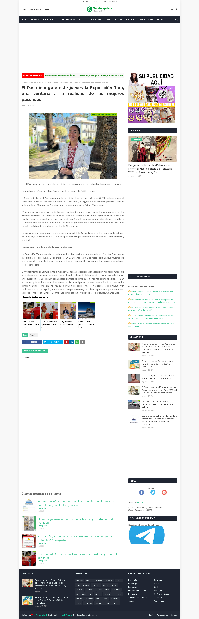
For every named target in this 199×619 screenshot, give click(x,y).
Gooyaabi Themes (65, 615)
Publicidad (48, 9)
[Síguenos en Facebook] (141, 494)
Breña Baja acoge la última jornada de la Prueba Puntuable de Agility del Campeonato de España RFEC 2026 (120, 75)
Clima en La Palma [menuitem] (67, 19)
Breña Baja (132, 583)
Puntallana (132, 594)
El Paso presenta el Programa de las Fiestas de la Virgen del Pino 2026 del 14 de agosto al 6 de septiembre (159, 390)
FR (146, 502)
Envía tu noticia (35, 9)
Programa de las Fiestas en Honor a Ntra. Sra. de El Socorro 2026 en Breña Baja (158, 364)
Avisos (114, 585)
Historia (79, 599)
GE (142, 502)
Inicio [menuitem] (24, 19)
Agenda (89, 580)
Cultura (119, 580)
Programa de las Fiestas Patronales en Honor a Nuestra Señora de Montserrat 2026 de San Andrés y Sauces (151, 169)
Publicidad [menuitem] (95, 19)
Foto (107, 603)
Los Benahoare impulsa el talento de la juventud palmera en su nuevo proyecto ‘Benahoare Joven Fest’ (152, 301)
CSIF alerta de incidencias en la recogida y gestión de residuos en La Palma (159, 404)
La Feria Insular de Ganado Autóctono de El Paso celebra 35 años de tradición (150, 309)
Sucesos (79, 589)
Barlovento (132, 580)
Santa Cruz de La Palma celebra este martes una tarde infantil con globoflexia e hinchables (150, 317)
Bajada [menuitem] (118, 19)
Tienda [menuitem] (141, 19)
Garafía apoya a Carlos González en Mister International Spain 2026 (158, 376)
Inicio (24, 9)
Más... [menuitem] (81, 19)
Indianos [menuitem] (130, 19)
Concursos (116, 589)
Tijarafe (131, 601)
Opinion (98, 594)
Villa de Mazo (159, 601)
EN (138, 502)
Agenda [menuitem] (107, 19)
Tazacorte (158, 597)
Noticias (30, 82)
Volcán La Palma (82, 585)
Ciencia (115, 603)
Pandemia (117, 594)
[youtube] (176, 9)
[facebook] (168, 9)
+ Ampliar (42, 508)
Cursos (105, 585)
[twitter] (172, 9)
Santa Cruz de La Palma (137, 597)
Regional (99, 580)
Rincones (99, 603)
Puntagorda (158, 590)
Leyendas (88, 603)
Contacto (174, 615)
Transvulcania (103, 589)
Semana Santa (101, 599)
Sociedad (96, 585)
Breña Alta (158, 580)
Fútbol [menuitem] (160, 19)
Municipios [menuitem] (48, 19)
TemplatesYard (41, 615)
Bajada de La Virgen (83, 594)
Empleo (107, 594)
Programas (90, 589)
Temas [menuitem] (34, 19)
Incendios (114, 599)
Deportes (109, 580)
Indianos (89, 599)
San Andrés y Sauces (161, 594)
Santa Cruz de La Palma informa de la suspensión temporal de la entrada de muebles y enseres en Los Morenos (159, 420)
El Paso (157, 583)
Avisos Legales (162, 615)
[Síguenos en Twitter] (152, 494)
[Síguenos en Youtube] (164, 494)
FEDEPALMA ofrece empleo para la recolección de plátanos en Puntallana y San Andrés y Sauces (76, 503)
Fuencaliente (133, 587)
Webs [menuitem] (150, 19)
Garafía (156, 587)
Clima (78, 603)
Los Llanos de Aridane (137, 590)
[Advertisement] (99, 47)
